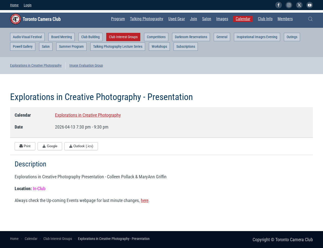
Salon (206, 18)
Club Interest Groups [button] (123, 37)
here (144, 200)
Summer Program (71, 46)
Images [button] (222, 18)
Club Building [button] (90, 37)
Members (285, 18)
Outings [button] (292, 37)
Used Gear (176, 18)
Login (28, 5)
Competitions (156, 37)
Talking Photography (146, 18)
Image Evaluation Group (86, 65)
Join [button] (193, 18)
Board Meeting (61, 37)
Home (14, 5)
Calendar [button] (243, 18)
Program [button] (118, 18)
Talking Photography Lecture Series (117, 46)
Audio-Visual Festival (27, 37)
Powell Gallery (23, 46)
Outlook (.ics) (82, 146)
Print (27, 146)
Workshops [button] (159, 46)
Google (51, 146)
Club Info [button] (265, 18)
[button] (310, 19)
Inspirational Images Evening (257, 37)
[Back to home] (35, 19)
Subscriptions (185, 46)
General (222, 37)
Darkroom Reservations (191, 37)
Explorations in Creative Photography (36, 65)
